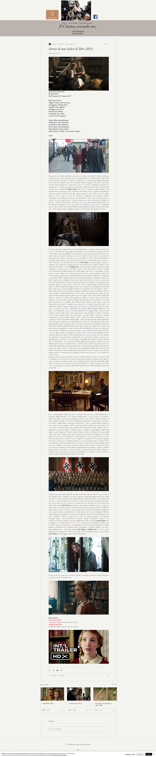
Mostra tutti (114, 684)
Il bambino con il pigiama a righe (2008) (103, 704)
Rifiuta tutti (140, 754)
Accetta (149, 754)
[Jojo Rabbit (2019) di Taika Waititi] (52, 694)
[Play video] (79, 647)
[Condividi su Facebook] (49, 670)
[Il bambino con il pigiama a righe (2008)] (105, 694)
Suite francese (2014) (75, 703)
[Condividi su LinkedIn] (57, 670)
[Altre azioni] (108, 44)
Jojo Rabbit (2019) (48, 703)
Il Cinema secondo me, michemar (78, 744)
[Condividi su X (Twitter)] (53, 670)
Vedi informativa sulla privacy (59, 755)
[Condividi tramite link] (61, 670)
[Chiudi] (154, 754)
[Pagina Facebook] (95, 17)
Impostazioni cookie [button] (130, 754)
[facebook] (78, 750)
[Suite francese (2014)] (79, 694)
